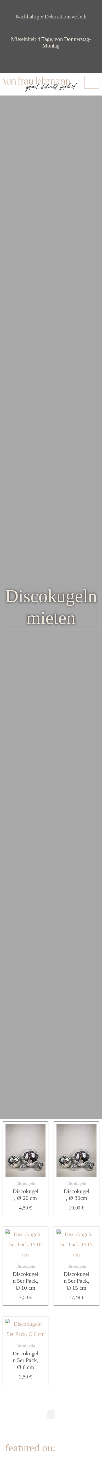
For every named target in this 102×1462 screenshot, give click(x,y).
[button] (51, 1414)
